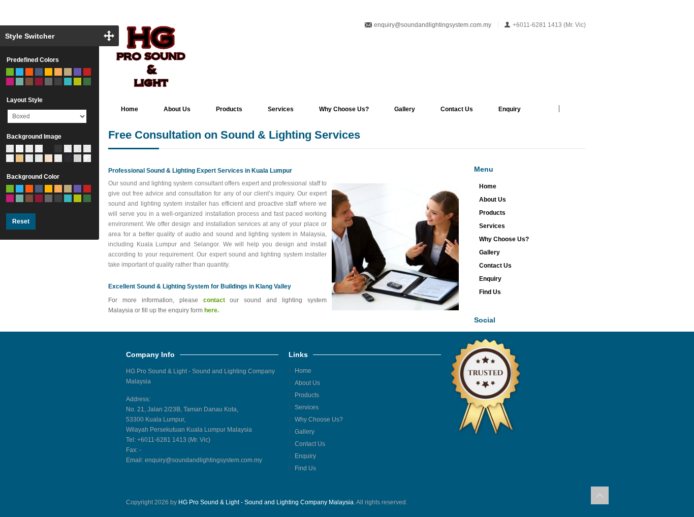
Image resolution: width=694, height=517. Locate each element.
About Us (177, 109)
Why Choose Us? (344, 109)
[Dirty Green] (87, 81)
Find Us (490, 292)
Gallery (404, 109)
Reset (20, 221)
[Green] (10, 72)
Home (129, 109)
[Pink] (10, 81)
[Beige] (68, 72)
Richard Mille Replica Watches (258, 509)
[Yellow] (48, 72)
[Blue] (19, 72)
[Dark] (58, 81)
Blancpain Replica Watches (429, 509)
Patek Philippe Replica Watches (170, 509)
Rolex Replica (488, 509)
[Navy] (39, 72)
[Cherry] (39, 81)
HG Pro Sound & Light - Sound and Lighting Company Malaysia (266, 502)
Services (281, 109)
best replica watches (538, 509)
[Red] (87, 72)
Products (229, 109)
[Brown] (29, 81)
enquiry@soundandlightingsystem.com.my (432, 24)
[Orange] (29, 72)
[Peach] (58, 72)
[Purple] (77, 72)
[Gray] (48, 81)
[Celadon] (19, 81)
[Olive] (77, 81)
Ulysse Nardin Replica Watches (346, 509)
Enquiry (509, 109)
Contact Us (456, 109)
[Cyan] (68, 81)
